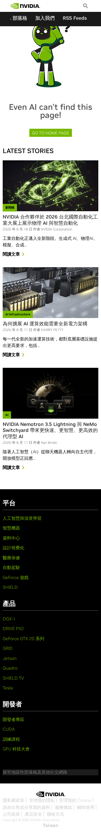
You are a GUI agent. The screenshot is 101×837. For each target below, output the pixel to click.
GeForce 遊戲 (16, 577)
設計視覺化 (13, 547)
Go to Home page (50, 132)
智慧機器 (11, 528)
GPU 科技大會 (16, 749)
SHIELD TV (13, 678)
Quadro (10, 668)
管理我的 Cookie (75, 800)
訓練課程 (11, 739)
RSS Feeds (75, 18)
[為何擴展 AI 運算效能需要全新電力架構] (50, 292)
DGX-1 (9, 618)
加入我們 (45, 18)
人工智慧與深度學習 (22, 518)
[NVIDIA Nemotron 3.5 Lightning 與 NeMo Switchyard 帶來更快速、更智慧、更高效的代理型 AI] (50, 393)
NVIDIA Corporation (56, 229)
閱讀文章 (11, 254)
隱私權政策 (13, 800)
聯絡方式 (55, 814)
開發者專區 (13, 719)
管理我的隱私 (42, 800)
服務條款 (63, 807)
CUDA (9, 729)
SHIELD (10, 587)
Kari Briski (49, 442)
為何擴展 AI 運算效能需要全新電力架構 (45, 324)
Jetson (10, 658)
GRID (8, 648)
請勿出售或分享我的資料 (26, 807)
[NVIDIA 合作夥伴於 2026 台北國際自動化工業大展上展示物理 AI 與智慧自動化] (50, 185)
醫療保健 (11, 557)
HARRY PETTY (52, 329)
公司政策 (11, 814)
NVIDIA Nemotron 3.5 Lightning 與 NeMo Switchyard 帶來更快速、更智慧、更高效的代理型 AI (50, 430)
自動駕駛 (11, 567)
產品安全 (33, 814)
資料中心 (11, 538)
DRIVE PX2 (13, 628)
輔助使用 (85, 807)
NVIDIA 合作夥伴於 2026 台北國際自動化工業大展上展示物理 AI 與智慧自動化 (50, 220)
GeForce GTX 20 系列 (23, 638)
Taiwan (50, 825)
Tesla (8, 687)
